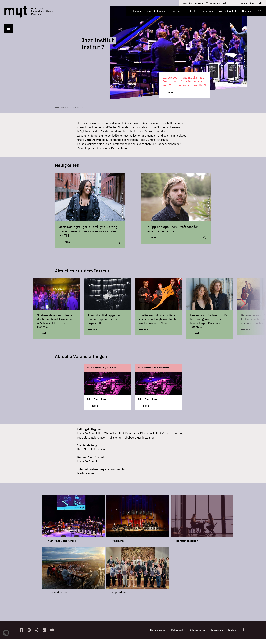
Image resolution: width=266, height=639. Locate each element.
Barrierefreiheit (158, 629)
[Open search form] (259, 11)
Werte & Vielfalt (228, 11)
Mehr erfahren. (120, 148)
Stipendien (119, 592)
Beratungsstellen (187, 540)
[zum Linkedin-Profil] (45, 630)
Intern (253, 3)
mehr (67, 241)
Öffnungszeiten (213, 3)
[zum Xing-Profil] (38, 630)
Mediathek (118, 540)
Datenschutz (177, 629)
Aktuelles (187, 3)
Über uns (247, 11)
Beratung (199, 3)
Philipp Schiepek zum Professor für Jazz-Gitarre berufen (171, 228)
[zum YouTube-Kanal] (53, 630)
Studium (136, 11)
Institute (191, 11)
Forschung (207, 11)
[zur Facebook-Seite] (22, 630)
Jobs (225, 3)
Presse (234, 3)
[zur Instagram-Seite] (30, 630)
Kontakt (243, 3)
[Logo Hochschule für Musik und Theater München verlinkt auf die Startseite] (15, 12)
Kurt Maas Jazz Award (62, 540)
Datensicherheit (198, 629)
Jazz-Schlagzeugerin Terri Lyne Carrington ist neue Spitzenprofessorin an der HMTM (89, 231)
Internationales (57, 592)
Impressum (217, 629)
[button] (240, 303)
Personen (175, 11)
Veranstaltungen (155, 11)
